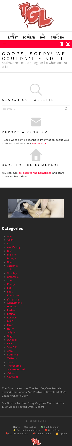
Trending (57, 37)
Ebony (11, 284)
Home (16, 427)
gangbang (13, 299)
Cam (10, 261)
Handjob (12, 306)
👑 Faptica (61, 433)
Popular (29, 37)
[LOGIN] (68, 44)
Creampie (13, 276)
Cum (10, 280)
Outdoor (12, 339)
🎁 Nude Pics (52, 430)
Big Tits (12, 254)
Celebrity (12, 265)
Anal (9, 236)
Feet (10, 291)
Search (66, 110)
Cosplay (12, 273)
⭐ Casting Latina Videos (26, 430)
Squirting (12, 354)
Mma (10, 324)
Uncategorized (16, 369)
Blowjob (12, 258)
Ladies (11, 310)
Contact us (30, 427)
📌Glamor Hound (41, 433)
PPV (9, 343)
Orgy (10, 336)
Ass (9, 243)
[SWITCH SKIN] (61, 44)
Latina (11, 313)
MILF (10, 321)
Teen (10, 361)
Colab (10, 269)
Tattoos (12, 358)
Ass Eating (13, 247)
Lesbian (12, 317)
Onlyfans (12, 332)
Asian (10, 239)
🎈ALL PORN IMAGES (16, 433)
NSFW (11, 328)
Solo (10, 350)
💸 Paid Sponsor (50, 427)
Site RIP (12, 347)
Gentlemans (14, 302)
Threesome (14, 365)
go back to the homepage (35, 172)
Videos (11, 373)
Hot (43, 37)
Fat (9, 287)
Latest (13, 37)
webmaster (39, 143)
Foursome (13, 295)
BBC (9, 250)
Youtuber (12, 376)
